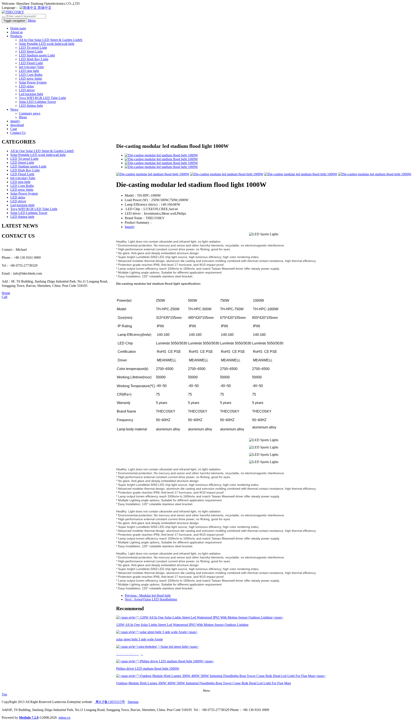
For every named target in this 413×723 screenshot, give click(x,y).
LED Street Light (31, 51)
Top (4, 694)
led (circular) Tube (31, 67)
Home (6, 293)
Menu (32, 20)
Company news (29, 113)
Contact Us (18, 133)
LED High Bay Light (33, 59)
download (17, 125)
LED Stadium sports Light (37, 55)
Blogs (23, 117)
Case (13, 129)
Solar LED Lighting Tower (37, 102)
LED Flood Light (31, 63)
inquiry (15, 121)
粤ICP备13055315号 (110, 702)
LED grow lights (30, 78)
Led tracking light (31, 94)
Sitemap (133, 702)
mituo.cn (64, 717)
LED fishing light (31, 105)
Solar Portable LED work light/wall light (46, 44)
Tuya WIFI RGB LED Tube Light (42, 98)
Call (4, 297)
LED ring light (29, 71)
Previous (148, 595)
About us (16, 32)
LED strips (26, 86)
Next (151, 599)
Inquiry (130, 227)
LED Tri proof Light (33, 47)
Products (16, 36)
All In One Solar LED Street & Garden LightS (50, 40)
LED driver (27, 90)
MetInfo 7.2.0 (29, 717)
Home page (18, 28)
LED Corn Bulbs (30, 74)
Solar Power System (32, 82)
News (14, 109)
